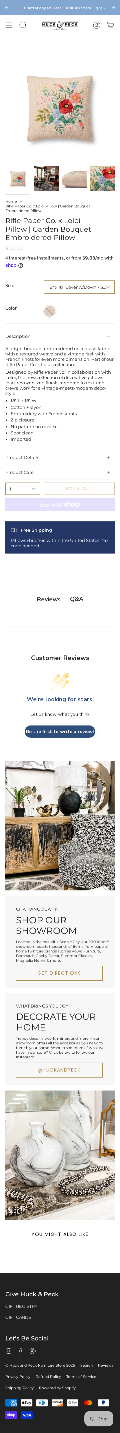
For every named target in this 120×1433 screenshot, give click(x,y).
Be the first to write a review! (60, 731)
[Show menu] (9, 25)
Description (18, 336)
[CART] (111, 25)
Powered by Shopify (57, 1388)
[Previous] (6, 7)
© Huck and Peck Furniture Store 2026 (40, 1365)
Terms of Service (81, 1376)
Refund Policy (48, 1376)
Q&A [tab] (76, 599)
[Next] (113, 7)
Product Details (22, 457)
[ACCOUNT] (97, 25)
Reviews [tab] (49, 599)
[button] (23, 25)
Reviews (105, 1365)
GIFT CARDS (18, 1317)
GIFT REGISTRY (21, 1306)
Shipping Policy (19, 1388)
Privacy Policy (17, 1376)
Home (11, 201)
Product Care (19, 472)
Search (86, 1365)
